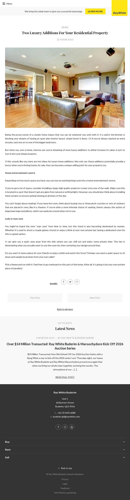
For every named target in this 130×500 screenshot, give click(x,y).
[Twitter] (70, 282)
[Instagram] (65, 427)
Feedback (65, 488)
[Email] (77, 282)
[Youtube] (71, 427)
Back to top (66, 468)
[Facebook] (63, 282)
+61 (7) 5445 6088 (66, 412)
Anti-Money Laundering (65, 492)
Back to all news (65, 309)
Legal (65, 484)
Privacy (65, 479)
